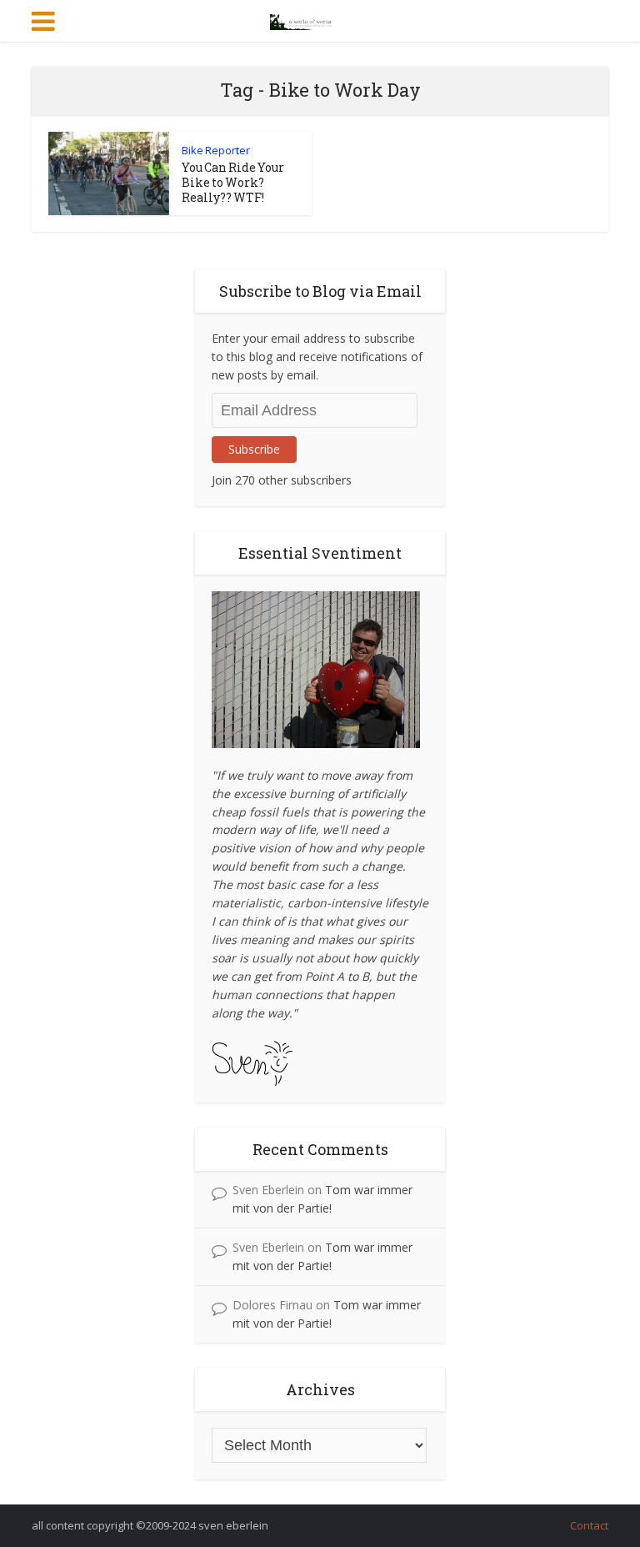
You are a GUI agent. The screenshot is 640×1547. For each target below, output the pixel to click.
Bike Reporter (216, 150)
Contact (589, 1525)
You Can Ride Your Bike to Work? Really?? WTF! (233, 182)
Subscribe (254, 449)
